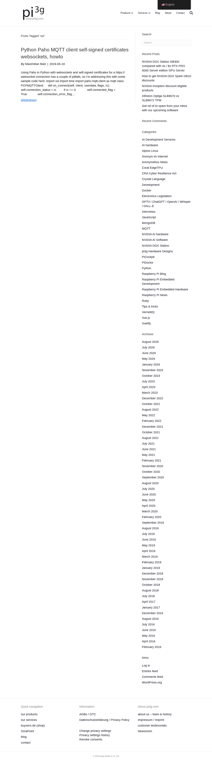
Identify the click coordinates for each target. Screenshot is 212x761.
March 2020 (150, 511)
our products (29, 714)
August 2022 (150, 409)
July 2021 (148, 443)
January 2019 (151, 568)
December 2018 (152, 573)
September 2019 (153, 522)
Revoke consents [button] (90, 739)
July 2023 (148, 381)
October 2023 (151, 375)
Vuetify (146, 323)
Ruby (145, 301)
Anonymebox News (155, 162)
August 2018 (150, 590)
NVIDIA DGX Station (155, 245)
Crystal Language (153, 179)
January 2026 (151, 364)
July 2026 (148, 347)
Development (150, 184)
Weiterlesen (29, 100)
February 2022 (151, 421)
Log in (146, 665)
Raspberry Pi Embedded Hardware (165, 289)
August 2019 (150, 528)
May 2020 (148, 500)
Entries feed (150, 671)
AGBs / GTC (87, 714)
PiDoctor (147, 262)
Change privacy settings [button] (95, 730)
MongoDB (148, 223)
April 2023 (148, 387)
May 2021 (148, 455)
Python (146, 268)
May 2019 (148, 545)
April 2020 (148, 505)
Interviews (148, 211)
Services (143, 12)
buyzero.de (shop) (33, 725)
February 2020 (151, 517)
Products (125, 12)
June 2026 (149, 353)
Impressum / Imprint (151, 720)
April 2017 (148, 601)
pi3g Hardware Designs (157, 251)
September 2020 (153, 477)
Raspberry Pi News (154, 295)
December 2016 (152, 613)
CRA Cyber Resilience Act (159, 173)
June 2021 (149, 449)
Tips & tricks (150, 306)
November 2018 (152, 579)
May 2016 (148, 635)
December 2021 (152, 426)
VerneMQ (148, 312)
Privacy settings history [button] (94, 735)
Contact (180, 12)
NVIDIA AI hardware (155, 234)
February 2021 (151, 460)
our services (29, 720)
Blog (157, 12)
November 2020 (152, 466)
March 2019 (150, 556)
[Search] (189, 13)
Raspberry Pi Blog (154, 273)
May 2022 (148, 415)
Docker (146, 190)
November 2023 (152, 370)
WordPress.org (152, 682)
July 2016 (148, 624)
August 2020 (150, 483)
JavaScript (149, 217)
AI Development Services (158, 139)
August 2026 (150, 341)
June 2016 (149, 630)
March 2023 (150, 392)
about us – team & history (155, 714)
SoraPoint (27, 731)
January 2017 (151, 607)
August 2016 (150, 618)
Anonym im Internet (155, 156)
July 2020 (148, 488)
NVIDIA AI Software (155, 240)
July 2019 (148, 534)
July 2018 (148, 596)
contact (25, 742)
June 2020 (149, 494)
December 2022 (152, 398)
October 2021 (151, 432)
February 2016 (151, 647)
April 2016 (148, 641)
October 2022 (151, 404)
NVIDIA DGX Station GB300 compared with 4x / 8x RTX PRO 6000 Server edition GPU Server (163, 66)
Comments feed (152, 676)
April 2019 (148, 551)
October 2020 (151, 471)
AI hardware (150, 145)
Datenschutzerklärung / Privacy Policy (104, 720)
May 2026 (148, 358)
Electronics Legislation (157, 196)
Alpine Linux (150, 150)
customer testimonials (152, 725)
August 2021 (150, 438)
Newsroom (145, 731)
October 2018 (151, 584)
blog (23, 736)
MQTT (146, 228)
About (168, 12)
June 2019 (149, 539)
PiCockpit (148, 257)
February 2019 (151, 562)
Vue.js (146, 317)
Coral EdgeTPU (152, 167)
